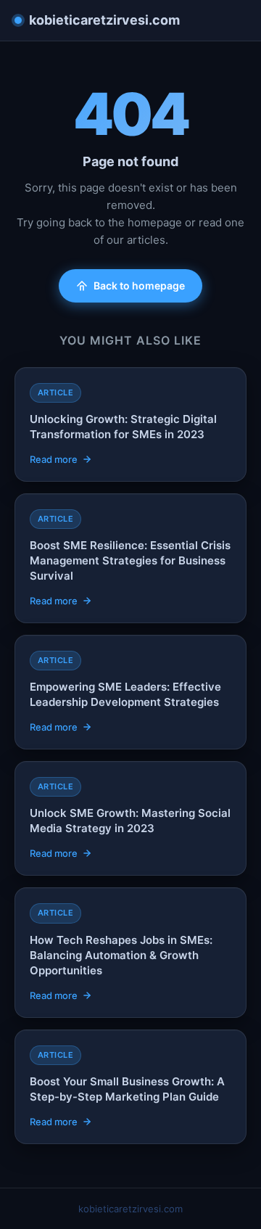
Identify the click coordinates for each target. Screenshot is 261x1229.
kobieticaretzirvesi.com (104, 20)
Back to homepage (139, 285)
